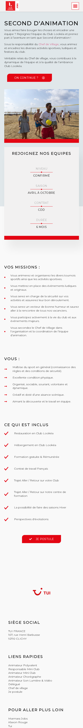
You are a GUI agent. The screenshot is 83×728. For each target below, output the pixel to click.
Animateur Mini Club (22, 673)
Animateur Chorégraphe (24, 676)
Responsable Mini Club (24, 669)
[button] (75, 6)
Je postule (15, 691)
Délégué (14, 684)
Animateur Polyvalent (22, 665)
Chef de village (18, 688)
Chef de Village (49, 44)
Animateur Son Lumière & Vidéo (30, 680)
